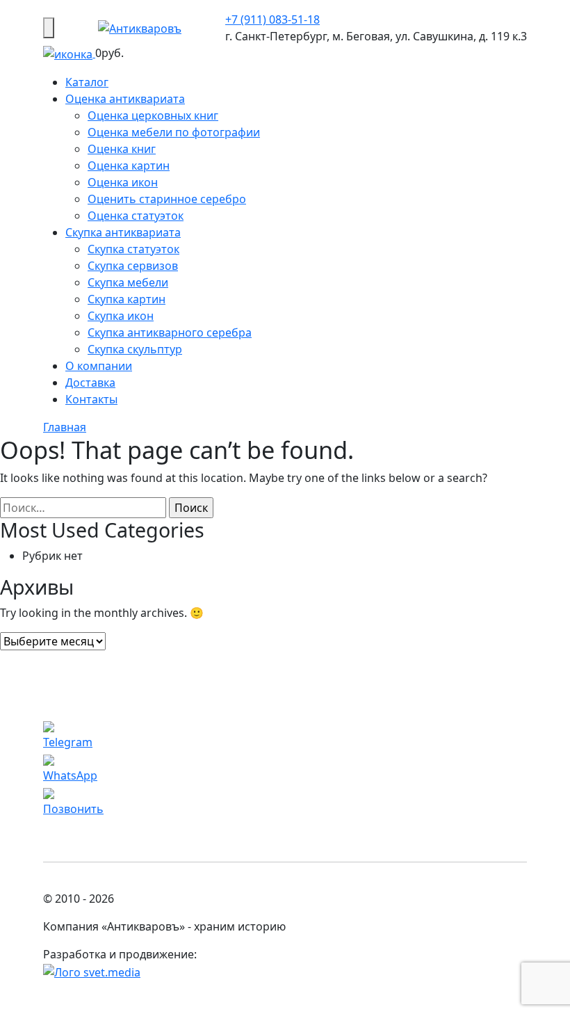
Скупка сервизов (133, 265)
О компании (98, 365)
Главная (64, 427)
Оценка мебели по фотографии (174, 132)
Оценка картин (129, 165)
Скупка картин (126, 299)
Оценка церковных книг (153, 115)
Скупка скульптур (135, 349)
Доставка (90, 382)
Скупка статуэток (133, 249)
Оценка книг (122, 148)
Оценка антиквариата (125, 98)
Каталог (86, 82)
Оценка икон (123, 182)
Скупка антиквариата (123, 232)
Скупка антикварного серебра (170, 332)
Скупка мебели (128, 282)
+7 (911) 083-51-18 (272, 19)
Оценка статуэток (136, 215)
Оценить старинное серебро (167, 199)
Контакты (91, 399)
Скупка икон (121, 315)
